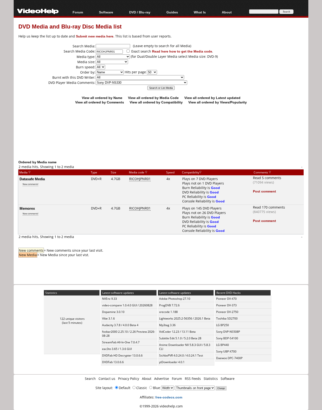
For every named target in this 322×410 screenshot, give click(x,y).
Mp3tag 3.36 (167, 325)
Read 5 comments (267, 178)
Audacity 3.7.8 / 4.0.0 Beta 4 (120, 325)
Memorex (27, 208)
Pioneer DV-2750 (227, 312)
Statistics (211, 378)
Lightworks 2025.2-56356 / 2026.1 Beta (184, 318)
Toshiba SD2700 (227, 318)
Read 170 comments (269, 207)
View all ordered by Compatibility (156, 102)
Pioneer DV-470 (226, 299)
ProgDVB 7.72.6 (169, 305)
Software (106, 12)
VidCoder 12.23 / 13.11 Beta (177, 332)
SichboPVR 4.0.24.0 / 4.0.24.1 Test (181, 355)
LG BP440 (222, 345)
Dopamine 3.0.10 (113, 312)
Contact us (107, 378)
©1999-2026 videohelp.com (161, 406)
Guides (172, 12)
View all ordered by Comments (99, 102)
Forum (78, 12)
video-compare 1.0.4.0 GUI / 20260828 (127, 305)
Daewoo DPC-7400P (229, 358)
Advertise (161, 378)
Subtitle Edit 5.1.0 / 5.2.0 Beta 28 (180, 338)
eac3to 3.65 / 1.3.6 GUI (117, 349)
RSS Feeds (193, 378)
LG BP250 (222, 325)
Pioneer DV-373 (226, 305)
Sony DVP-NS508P (228, 332)
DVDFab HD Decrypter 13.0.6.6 (122, 355)
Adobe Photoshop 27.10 (174, 299)
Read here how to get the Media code (182, 51)
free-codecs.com (168, 397)
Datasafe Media (32, 178)
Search (90, 378)
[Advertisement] (161, 140)
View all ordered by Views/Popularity (217, 102)
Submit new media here (94, 36)
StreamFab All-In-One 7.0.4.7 (121, 342)
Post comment (264, 191)
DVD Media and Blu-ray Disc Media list (70, 26)
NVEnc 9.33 (109, 299)
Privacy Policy (128, 378)
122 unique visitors (72, 319)
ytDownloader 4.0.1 (172, 362)
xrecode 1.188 (168, 312)
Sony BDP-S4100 (227, 338)
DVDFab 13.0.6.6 (113, 362)
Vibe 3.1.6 (108, 318)
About (146, 378)
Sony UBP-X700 (226, 351)
